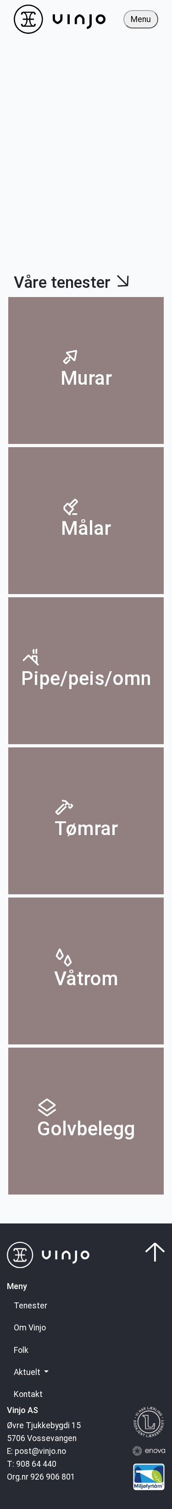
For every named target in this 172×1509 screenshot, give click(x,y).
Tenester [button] (30, 1305)
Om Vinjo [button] (30, 1327)
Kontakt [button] (28, 1394)
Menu (141, 19)
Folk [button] (21, 1350)
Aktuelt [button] (28, 1372)
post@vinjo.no (40, 1451)
